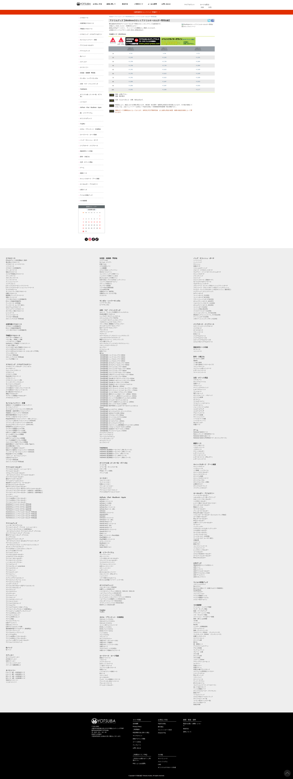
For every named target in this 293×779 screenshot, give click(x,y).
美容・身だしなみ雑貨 (200, 619)
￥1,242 (130, 57)
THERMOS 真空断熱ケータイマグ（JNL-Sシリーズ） (116, 449)
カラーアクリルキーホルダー (15, 477)
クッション (196, 622)
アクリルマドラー (11, 591)
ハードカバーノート (199, 420)
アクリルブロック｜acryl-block (15, 566)
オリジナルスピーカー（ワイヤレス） (205, 691)
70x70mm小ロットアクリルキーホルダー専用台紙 (21, 518)
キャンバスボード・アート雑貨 (89, 178)
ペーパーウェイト (11, 576)
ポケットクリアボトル (106, 434)
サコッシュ (196, 264)
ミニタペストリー (11, 682)
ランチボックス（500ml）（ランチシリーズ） (207, 634)
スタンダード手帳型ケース (14, 337)
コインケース (197, 351)
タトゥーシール (198, 679)
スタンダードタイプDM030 (108, 587)
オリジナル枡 (197, 656)
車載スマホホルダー (12, 394)
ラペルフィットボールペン (201, 403)
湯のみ (102, 353)
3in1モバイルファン (106, 272)
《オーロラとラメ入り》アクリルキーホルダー (20, 475)
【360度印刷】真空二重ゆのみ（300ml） (112, 386)
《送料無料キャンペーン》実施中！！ (146, 12)
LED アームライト (199, 575)
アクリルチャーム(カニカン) (14, 481)
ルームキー (9, 494)
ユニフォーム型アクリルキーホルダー (17, 640)
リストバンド (197, 677)
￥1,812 (164, 69)
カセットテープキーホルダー (202, 499)
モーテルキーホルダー (200, 532)
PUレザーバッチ (198, 675)
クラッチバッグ (198, 276)
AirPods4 (102, 516)
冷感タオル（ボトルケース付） (109, 640)
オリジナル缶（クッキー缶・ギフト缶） (91, 95)
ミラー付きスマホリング (13, 386)
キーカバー (196, 524)
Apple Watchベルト (106, 547)
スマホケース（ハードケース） (15, 264)
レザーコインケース (199, 370)
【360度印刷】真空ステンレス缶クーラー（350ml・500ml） (118, 394)
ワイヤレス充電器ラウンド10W (15, 430)
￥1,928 (198, 69)
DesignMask (197, 590)
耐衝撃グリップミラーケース (15, 295)
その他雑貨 (83, 200)
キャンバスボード (198, 466)
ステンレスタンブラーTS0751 (109, 318)
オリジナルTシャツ (86, 118)
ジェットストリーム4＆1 (201, 407)
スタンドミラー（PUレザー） (109, 574)
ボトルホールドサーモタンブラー (110, 326)
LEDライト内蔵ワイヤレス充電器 (16, 432)
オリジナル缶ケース (199, 702)
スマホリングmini (11, 374)
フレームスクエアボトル (107, 436)
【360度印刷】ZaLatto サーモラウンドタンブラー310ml (117, 378)
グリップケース (10, 276)
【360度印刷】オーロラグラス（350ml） (112, 421)
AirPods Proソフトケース (107, 507)
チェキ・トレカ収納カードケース (110, 679)
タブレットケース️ (105, 541)
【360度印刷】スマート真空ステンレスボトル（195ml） (117, 402)
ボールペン (196, 399)
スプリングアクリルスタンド (15, 578)
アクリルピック (10, 597)
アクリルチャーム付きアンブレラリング (18, 611)
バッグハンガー (198, 526)
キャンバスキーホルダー (201, 472)
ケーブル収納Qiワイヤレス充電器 (16, 440)
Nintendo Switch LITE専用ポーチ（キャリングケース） (210, 438)
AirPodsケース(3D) (105, 503)
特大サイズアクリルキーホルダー (16, 486)
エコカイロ (103, 295)
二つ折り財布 (197, 362)
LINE (159, 764)
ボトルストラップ (105, 440)
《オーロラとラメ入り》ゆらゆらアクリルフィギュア (22, 541)
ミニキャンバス (198, 468)
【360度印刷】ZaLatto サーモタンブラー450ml (114, 382)
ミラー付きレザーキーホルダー (109, 558)
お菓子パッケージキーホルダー (203, 522)
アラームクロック (198, 628)
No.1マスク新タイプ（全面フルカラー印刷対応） (208, 588)
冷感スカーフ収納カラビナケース (110, 650)
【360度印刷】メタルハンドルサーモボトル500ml (115, 427)
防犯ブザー (196, 544)
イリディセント (10, 283)
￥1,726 (164, 61)
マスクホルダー (198, 592)
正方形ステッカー (11, 659)
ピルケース (196, 542)
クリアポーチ (197, 328)
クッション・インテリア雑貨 (202, 607)
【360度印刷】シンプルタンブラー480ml (112, 359)
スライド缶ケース (198, 445)
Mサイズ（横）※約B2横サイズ (15, 678)
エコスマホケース (11, 289)
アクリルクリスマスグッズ (14, 642)
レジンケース (10, 313)
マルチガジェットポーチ (201, 283)
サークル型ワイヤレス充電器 (15, 434)
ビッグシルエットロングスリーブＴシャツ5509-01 (115, 597)
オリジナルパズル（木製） (201, 482)
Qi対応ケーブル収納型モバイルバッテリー (19, 405)
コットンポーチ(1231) (200, 307)
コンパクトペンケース (200, 546)
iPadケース (103, 533)
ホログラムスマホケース (13, 307)
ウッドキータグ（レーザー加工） (203, 538)
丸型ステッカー (10, 661)
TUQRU (82, 124)
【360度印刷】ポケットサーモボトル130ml (113, 404)
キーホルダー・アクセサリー (89, 184)
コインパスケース (198, 366)
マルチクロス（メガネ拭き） (108, 648)
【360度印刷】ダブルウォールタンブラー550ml (114, 365)
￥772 (198, 53)
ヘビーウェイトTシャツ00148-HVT (110, 593)
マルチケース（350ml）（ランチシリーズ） (207, 632)
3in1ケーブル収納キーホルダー (15, 448)
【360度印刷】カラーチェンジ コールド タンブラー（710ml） (119, 390)
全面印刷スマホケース (87, 23)
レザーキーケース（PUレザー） (203, 457)
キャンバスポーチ (198, 274)
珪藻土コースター (105, 484)
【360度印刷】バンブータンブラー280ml (112, 355)
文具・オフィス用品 (86, 162)
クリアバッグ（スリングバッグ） (203, 291)
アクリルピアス (10, 605)
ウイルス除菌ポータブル (201, 597)
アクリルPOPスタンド (13, 617)
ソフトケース (10, 266)
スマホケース (84, 18)
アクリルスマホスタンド (13, 603)
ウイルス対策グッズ (86, 195)
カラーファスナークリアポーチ (203, 326)
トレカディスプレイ (12, 584)
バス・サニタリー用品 (200, 615)
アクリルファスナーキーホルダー (16, 502)
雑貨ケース (83, 173)
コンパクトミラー (105, 554)
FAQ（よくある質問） (139, 763)
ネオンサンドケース (12, 278)
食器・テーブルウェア (200, 611)
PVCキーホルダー (199, 520)
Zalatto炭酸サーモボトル (107, 314)
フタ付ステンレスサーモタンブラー (111, 322)
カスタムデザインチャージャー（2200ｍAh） (20, 424)
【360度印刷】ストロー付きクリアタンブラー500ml (116, 392)
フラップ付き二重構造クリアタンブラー (112, 324)
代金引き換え (162, 723)
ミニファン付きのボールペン (108, 282)
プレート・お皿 (198, 652)
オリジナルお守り (11, 634)
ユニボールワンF (198, 409)
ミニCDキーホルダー (199, 501)
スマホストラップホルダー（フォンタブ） (19, 366)
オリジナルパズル (198, 480)
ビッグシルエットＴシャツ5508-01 (110, 595)
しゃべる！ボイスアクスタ (14, 525)
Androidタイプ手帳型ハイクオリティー (18, 343)
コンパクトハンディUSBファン (109, 274)
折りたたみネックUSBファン (109, 278)
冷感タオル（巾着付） (106, 642)
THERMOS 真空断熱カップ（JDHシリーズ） (113, 455)
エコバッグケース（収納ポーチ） (203, 280)
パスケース (103, 660)
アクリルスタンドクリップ (14, 599)
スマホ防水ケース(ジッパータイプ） (17, 390)
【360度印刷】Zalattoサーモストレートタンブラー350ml (117, 380)
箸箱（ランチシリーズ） (201, 630)
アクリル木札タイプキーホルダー (16, 500)
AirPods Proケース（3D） (108, 509)
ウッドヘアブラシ (198, 681)
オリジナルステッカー (13, 657)
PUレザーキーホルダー (200, 519)
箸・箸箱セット (198, 644)
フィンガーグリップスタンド (15, 382)
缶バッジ (83, 56)
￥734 (164, 53)
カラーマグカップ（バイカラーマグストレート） (115, 343)
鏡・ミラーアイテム (86, 113)
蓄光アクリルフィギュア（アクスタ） (17, 535)
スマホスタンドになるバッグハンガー (205, 528)
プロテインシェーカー (106, 332)
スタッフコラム (163, 761)
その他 (195, 620)
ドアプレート (197, 380)
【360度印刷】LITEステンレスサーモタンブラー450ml (116, 374)
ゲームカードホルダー (106, 685)
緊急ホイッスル (198, 507)
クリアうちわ (104, 260)
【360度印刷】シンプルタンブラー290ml (112, 361)
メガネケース (197, 449)
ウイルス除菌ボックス (200, 595)
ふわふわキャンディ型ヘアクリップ (204, 497)
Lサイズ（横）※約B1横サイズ (15, 674)
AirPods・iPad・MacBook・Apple (91, 107)
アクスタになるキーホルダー (15, 554)
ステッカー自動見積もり (13, 665)
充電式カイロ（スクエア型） (108, 293)
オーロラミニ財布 (198, 358)
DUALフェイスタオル (106, 629)
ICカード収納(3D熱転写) (13, 301)
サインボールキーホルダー (201, 505)
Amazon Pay (162, 733)
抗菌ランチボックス (199, 636)
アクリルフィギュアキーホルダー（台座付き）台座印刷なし (24, 490)
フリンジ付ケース (11, 353)
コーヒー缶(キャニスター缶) (202, 700)
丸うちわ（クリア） (106, 262)
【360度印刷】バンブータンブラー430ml (112, 357)
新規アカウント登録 (139, 739)
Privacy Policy (137, 726)
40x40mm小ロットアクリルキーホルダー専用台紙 (141, 16)
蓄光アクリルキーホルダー (14, 479)
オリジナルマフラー (106, 638)
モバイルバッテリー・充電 (88, 40)
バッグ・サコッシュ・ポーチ (89, 140)
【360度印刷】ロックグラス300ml (110, 419)
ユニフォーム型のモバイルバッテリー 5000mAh (21, 420)
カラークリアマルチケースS (202, 340)
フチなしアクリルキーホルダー (15, 473)
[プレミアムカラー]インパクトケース (17, 285)
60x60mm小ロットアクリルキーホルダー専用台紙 (21, 516)
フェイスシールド (198, 594)
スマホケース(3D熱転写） (14, 268)
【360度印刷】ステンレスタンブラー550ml (113, 376)
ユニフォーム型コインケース (202, 368)
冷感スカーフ (104, 646)
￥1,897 (164, 81)
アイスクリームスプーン (201, 646)
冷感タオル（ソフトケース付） (109, 644)
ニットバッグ (197, 262)
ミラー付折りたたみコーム (108, 578)
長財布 (195, 360)
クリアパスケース (105, 662)
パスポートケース (198, 447)
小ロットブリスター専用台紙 (15, 319)
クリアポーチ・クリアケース (89, 145)
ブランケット (104, 637)
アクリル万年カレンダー (13, 613)
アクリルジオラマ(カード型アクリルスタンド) (20, 585)
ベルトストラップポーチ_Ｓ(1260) (204, 303)
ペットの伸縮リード (199, 689)
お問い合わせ (166, 4)
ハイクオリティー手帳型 (13, 341)
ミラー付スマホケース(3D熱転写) (16, 299)
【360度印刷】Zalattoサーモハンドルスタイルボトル (116, 384)
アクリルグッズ (85, 51)
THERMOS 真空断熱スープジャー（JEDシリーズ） (115, 457)
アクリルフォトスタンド (13, 582)
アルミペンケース (198, 413)
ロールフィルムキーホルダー (202, 556)
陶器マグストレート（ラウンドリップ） (112, 339)
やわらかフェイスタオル (107, 621)
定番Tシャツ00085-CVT (107, 589)
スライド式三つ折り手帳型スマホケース (18, 347)
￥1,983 (164, 89)
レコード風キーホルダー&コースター (204, 503)
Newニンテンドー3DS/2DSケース (203, 434)
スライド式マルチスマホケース (15, 349)
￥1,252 (164, 57)
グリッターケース (11, 270)
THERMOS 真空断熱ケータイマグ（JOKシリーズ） (115, 451)
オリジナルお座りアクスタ (14, 550)
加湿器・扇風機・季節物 (87, 73)
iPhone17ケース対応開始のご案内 (16, 260)
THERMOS (83, 89)
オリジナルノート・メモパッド (203, 395)
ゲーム (82, 167)
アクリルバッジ (10, 570)
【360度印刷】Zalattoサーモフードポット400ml (114, 429)
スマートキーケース (199, 455)
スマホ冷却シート (105, 266)
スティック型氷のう (106, 283)
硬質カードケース (105, 658)
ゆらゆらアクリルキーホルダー (15, 484)
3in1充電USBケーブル (13, 446)
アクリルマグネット (12, 568)
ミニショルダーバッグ (200, 268)
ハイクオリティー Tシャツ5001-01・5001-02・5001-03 (117, 591)
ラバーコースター (105, 482)
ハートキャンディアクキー (14, 562)
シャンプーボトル (198, 673)
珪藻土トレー (197, 665)
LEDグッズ (83, 189)
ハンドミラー (104, 576)
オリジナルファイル (199, 382)
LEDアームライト (11, 623)
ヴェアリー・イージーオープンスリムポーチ (207, 272)
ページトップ (287, 773)
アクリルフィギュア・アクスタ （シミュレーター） (22, 527)
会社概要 (135, 723)
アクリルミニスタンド (13, 543)
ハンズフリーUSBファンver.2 (109, 276)
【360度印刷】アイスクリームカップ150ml (113, 431)
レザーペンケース (198, 453)
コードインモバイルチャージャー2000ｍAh (19, 422)
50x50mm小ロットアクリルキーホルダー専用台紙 (21, 514)
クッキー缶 (103, 465)
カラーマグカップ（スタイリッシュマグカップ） (115, 335)
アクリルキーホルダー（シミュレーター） (19, 469)
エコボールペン (198, 405)
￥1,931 (130, 89)
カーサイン (196, 663)
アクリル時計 (10, 619)
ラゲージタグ (104, 675)
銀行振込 (160, 727)
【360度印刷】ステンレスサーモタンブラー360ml (115, 369)
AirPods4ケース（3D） (107, 520)
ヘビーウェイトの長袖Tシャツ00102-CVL (112, 599)
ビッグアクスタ (10, 537)
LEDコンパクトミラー (106, 566)
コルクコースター (105, 480)
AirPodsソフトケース (106, 501)
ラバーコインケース (199, 372)
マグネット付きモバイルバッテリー (17, 417)
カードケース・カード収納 (88, 134)
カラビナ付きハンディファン (108, 270)
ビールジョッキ (104, 349)
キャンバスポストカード (201, 478)
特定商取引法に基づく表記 (141, 732)
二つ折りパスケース (106, 665)
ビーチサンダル (104, 305)
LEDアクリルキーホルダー (201, 571)
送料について (187, 732)
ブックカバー (197, 391)
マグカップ (103, 333)
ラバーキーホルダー (199, 509)
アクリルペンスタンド (13, 615)
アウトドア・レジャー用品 (201, 613)
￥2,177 (198, 89)
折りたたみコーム (198, 683)
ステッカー (83, 62)
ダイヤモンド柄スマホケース (15, 311)
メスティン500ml (198, 659)
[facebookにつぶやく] (212, 21)
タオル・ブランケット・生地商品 (90, 129)
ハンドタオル (104, 633)
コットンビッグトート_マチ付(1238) (204, 313)
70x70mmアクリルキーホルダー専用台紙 (18, 510)
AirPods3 (102, 511)
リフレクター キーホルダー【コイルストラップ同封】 (210, 515)
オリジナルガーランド (200, 486)
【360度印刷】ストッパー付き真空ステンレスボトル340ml (118, 398)
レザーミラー (104, 570)
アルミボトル (104, 330)
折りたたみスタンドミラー (108, 572)
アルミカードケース (106, 683)
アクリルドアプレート (13, 621)
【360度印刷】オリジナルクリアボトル (112, 423)
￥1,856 (130, 81)
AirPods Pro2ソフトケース (108, 523)
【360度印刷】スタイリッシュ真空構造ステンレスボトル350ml (119, 425)
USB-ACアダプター (12, 458)
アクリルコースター (12, 601)
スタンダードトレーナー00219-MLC (111, 601)
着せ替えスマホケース (13, 262)
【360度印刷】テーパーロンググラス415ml (113, 417)
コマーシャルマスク (199, 584)
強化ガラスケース (11, 272)
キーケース (196, 349)
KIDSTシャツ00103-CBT (107, 605)
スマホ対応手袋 (104, 289)
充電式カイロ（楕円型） (107, 291)
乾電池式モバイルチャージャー (15, 426)
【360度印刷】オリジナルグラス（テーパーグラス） (116, 411)
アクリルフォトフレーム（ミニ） (16, 580)
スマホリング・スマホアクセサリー (91, 34)
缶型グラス (103, 351)
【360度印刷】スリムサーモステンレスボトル (114, 400)
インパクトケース (11, 280)
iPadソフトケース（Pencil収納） (110, 535)
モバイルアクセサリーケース (202, 282)
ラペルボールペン (198, 401)
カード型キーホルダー (200, 517)
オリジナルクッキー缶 (200, 698)
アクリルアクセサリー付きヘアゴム (17, 607)
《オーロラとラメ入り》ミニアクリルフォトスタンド (22, 545)
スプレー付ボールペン (200, 599)
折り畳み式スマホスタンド (14, 392)
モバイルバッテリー (12, 407)
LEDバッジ (196, 567)
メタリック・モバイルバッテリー (16, 456)
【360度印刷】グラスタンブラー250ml (112, 415)
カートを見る (137, 742)
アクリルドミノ (10, 574)
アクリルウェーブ (11, 564)
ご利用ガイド (138, 4)
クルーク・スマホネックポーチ (203, 270)
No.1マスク (197, 586)
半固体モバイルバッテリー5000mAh (17, 413)
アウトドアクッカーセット (201, 661)
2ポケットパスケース (106, 663)
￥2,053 (198, 81)
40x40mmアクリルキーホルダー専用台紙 (18, 504)
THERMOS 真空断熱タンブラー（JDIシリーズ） (114, 453)
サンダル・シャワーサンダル (89, 78)
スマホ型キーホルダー (200, 530)
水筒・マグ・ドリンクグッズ (89, 84)
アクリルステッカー (12, 572)
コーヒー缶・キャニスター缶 (108, 467)
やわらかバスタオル (106, 623)
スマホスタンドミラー (13, 397)
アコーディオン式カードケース (109, 681)
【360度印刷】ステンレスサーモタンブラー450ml (115, 372)
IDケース (102, 673)
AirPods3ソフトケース (107, 512)
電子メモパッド (198, 393)
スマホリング (10, 372)
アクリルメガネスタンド (13, 587)
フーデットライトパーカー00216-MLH (111, 603)
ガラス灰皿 (196, 657)
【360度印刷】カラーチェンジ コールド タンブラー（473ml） (119, 388)
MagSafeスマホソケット (13, 376)
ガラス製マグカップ (106, 341)
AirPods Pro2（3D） (106, 525)
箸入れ (195, 642)
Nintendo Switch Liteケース (201, 436)
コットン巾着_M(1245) (200, 309)
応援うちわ (103, 264)
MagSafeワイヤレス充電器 (14, 454)
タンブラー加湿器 (105, 285)
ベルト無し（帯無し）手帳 (14, 339)
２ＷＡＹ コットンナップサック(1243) (205, 319)
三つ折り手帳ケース (12, 345)
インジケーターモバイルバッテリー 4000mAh (20, 452)
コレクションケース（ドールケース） (205, 685)
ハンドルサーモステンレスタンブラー (111, 320)
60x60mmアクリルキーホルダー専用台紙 (18, 508)
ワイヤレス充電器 (11, 436)
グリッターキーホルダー (201, 511)
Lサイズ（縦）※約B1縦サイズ (15, 672)
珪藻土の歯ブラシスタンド (201, 669)
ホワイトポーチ (198, 293)
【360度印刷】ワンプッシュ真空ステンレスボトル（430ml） (118, 396)
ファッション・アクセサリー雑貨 (203, 617)
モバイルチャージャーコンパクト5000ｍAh (19, 409)
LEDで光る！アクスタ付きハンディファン (113, 280)
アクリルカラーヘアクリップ (15, 632)
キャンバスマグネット (200, 474)
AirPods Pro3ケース (106, 527)
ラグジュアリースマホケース (15, 309)
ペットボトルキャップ (106, 438)
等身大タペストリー (12, 680)
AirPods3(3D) (104, 514)
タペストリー (84, 67)
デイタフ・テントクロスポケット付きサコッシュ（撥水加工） (212, 289)
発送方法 (125, 4)
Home (111, 16)
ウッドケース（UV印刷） (14, 303)
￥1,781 (130, 69)
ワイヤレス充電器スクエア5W (15, 428)
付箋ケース (196, 424)
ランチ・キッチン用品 (200, 609)
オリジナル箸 (197, 640)
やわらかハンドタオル (106, 619)
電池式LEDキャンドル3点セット (203, 565)
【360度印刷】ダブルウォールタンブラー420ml (114, 363)
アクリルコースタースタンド (108, 490)
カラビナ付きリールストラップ (203, 696)
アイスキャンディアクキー (14, 560)
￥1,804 (198, 61)
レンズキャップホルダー (201, 550)
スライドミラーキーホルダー (108, 560)
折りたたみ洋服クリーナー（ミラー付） (112, 580)
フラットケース (198, 332)
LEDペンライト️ (198, 569)
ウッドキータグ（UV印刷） (201, 536)
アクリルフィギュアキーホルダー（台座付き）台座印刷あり (24, 492)
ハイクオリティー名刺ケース (108, 671)
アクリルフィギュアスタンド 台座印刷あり (19, 529)
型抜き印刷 (196, 704)
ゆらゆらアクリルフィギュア (15, 539)
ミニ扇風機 (103, 268)
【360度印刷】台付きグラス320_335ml (112, 413)
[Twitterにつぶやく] (209, 21)
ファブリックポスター (200, 488)
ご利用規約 (136, 729)
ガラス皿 (196, 654)
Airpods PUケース (105, 531)
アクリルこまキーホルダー (14, 558)
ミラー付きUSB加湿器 (106, 287)
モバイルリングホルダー (13, 384)
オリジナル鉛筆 (198, 397)
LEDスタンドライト (12, 624)
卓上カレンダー (198, 422)
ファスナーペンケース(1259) (202, 311)
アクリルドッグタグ (12, 496)
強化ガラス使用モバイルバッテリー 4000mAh (20, 450)
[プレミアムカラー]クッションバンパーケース (20, 287)
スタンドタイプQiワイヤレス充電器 (17, 442)
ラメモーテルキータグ (200, 534)
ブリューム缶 (104, 473)
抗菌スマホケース (11, 293)
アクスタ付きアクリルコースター (110, 492)
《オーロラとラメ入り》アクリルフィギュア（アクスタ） (24, 531)
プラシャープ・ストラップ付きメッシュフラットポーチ (210, 285)
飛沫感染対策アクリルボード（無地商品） (19, 628)
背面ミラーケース (11, 297)
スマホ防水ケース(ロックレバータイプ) (18, 388)
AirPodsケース (104, 499)
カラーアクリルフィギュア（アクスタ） (18, 533)
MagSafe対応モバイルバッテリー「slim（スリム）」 (22, 419)
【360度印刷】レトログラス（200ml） (112, 409)
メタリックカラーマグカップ (108, 345)
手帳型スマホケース (86, 29)
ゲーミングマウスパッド (201, 387)
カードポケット (10, 368)
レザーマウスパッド (199, 389)
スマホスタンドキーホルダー (15, 556)
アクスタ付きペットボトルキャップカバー (19, 548)
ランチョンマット (198, 650)
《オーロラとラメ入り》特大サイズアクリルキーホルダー (24, 488)
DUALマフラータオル (106, 631)
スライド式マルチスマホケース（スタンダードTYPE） (23, 351)
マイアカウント (189, 4)
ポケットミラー (104, 556)
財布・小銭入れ (85, 156)
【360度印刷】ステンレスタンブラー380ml (113, 370)
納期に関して (111, 4)
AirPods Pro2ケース (106, 522)
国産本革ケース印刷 (86, 151)
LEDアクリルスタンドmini (201, 573)
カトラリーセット (198, 638)
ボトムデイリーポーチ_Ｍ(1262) (203, 305)
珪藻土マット (197, 667)
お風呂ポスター (198, 484)
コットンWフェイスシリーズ (108, 625)
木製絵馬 (196, 540)
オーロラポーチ (198, 330)
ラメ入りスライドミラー (107, 562)
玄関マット (196, 383)
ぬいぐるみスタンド (199, 687)
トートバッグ (197, 260)
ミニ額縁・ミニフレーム (201, 470)
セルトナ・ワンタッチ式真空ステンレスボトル (114, 312)
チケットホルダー (198, 451)
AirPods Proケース (105, 505)
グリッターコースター (106, 486)
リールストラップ (198, 548)
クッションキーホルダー (201, 495)
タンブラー (103, 347)
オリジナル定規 (198, 415)
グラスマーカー (10, 593)
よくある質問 (152, 4)
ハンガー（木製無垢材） (201, 626)
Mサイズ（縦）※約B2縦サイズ (15, 676)
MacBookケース (105, 543)
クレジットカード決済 (165, 730)
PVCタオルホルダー (199, 558)
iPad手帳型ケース (105, 537)
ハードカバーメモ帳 (199, 419)
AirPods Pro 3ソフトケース (108, 529)
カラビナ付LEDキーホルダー (202, 554)
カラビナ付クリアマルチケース (203, 342)
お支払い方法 (97, 4)
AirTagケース (104, 545)
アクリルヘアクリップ (13, 630)
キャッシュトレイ (198, 417)
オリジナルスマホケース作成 (167, 767)
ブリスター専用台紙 (12, 317)
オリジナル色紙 (198, 476)
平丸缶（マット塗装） (106, 471)
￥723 (130, 53)
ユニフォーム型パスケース (108, 667)
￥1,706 (130, 61)
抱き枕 (195, 624)
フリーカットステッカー (13, 663)
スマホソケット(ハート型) (14, 380)
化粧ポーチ (196, 266)
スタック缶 (103, 469)
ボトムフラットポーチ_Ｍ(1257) (203, 301)
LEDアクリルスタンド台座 (14, 626)
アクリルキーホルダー (87, 45)
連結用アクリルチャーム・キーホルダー (18, 483)
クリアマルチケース (199, 336)
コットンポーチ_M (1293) (201, 297)
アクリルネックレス (12, 552)
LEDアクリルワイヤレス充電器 (15, 438)
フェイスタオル (104, 635)
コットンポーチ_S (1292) (201, 295)
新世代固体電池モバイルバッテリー (17, 415)
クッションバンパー (12, 282)
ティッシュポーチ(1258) (201, 317)
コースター (83, 102)
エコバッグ (196, 278)
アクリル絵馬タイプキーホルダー (16, 498)
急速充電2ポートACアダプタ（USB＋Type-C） (20, 444)
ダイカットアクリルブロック (15, 547)
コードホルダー (198, 552)
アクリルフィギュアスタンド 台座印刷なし (19, 609)
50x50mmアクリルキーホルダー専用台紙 (18, 506)
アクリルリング (10, 589)
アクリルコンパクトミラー (108, 564)
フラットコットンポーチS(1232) (203, 299)
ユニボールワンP (198, 411)
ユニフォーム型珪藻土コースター (203, 671)
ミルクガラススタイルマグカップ (110, 337)
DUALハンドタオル (106, 627)
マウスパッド (197, 385)
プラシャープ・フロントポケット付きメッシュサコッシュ (211, 287)
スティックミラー (105, 568)
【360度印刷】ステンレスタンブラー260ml (113, 367)
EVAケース (196, 334)
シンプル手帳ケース (12, 359)
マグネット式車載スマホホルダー (16, 395)
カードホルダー (104, 677)
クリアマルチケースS (200, 338)
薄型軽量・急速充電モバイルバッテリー (18, 411)
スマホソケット (10, 378)
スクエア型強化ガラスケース (15, 274)
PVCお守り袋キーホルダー (201, 513)
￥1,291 (198, 57)
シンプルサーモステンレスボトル (110, 316)
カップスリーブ (104, 442)
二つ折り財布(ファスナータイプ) (203, 364)
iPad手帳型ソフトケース (107, 539)
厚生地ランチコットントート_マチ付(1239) (206, 315)
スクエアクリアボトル (106, 433)
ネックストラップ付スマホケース (16, 291)
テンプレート (137, 745)
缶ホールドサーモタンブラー (108, 328)
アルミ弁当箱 (197, 648)
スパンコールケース (12, 315)
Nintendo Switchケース (200, 432)
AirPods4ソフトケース (107, 518)
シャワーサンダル (105, 303)
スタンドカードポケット (13, 370)
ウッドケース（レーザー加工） (15, 305)
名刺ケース (103, 669)
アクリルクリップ (11, 595)
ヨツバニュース (163, 758)
